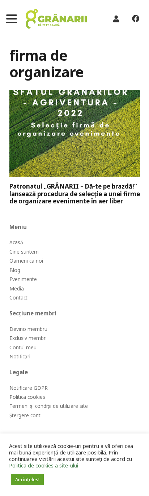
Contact (18, 297)
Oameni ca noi (26, 260)
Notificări (19, 356)
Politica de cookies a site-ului (43, 465)
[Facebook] (135, 19)
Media (16, 288)
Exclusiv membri (28, 338)
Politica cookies (27, 396)
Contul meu (23, 347)
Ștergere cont (25, 415)
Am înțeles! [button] (27, 479)
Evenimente (23, 279)
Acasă (16, 242)
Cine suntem (24, 251)
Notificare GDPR (28, 387)
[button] (11, 18)
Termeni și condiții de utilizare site (48, 405)
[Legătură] (56, 19)
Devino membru (28, 328)
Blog (14, 270)
